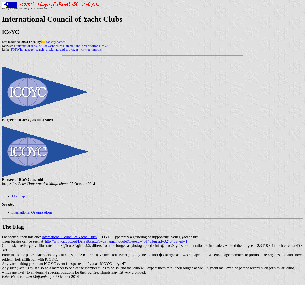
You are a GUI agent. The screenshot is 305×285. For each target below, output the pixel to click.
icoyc (104, 45)
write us (85, 49)
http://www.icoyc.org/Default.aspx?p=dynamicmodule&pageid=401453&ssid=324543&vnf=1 (116, 241)
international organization (81, 45)
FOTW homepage (22, 49)
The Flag (18, 196)
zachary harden (56, 42)
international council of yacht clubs (39, 45)
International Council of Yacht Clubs (69, 237)
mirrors (97, 49)
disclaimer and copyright (62, 49)
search (40, 49)
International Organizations (31, 212)
